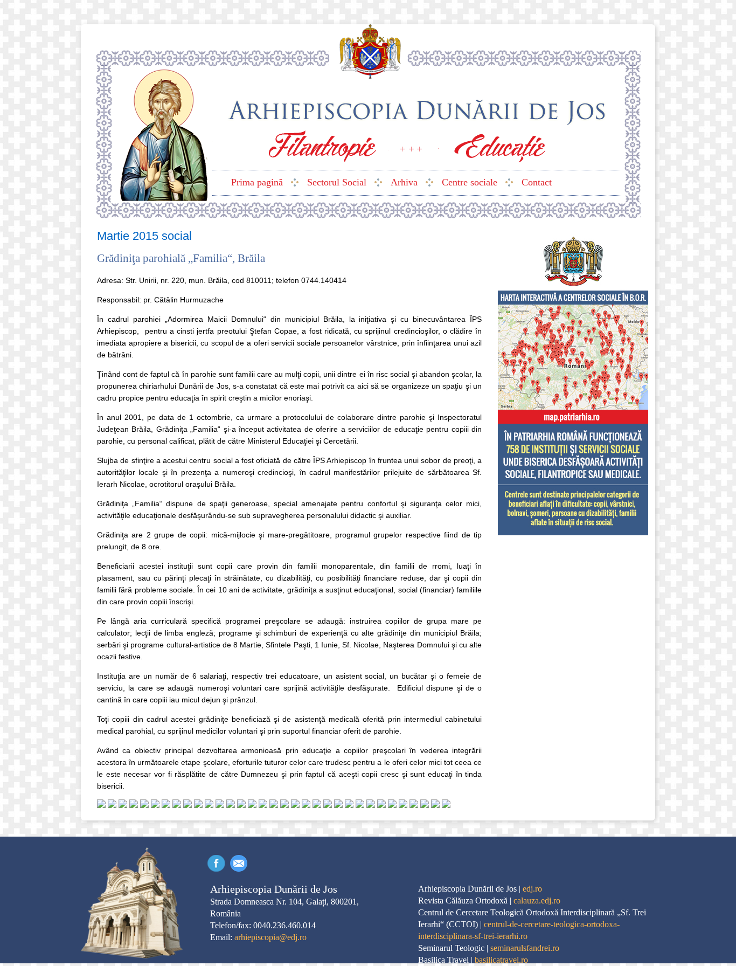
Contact (238, 863)
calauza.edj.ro (536, 900)
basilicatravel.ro (501, 959)
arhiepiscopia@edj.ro (270, 937)
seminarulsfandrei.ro (524, 948)
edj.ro (532, 888)
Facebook (216, 863)
